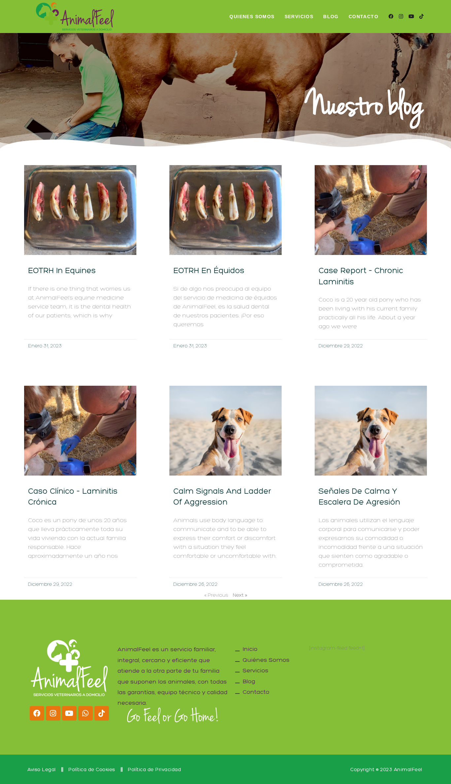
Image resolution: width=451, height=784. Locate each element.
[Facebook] (37, 713)
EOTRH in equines (62, 270)
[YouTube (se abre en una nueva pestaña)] (411, 16)
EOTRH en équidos (208, 270)
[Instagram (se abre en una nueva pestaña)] (401, 16)
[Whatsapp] (85, 713)
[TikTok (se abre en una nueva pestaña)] (421, 16)
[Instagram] (53, 713)
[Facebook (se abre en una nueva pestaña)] (391, 16)
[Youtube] (69, 713)
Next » (240, 595)
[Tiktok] (101, 713)
